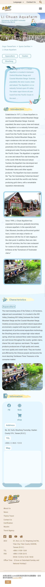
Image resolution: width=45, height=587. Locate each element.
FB (9, 410)
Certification (8, 523)
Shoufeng (9, 61)
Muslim (6, 527)
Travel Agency (9, 530)
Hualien (25, 56)
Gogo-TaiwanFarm (9, 46)
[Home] (21, 536)
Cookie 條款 (17, 578)
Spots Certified (24, 46)
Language (17, 2)
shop (19, 420)
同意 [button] (8, 582)
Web (20, 410)
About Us (7, 508)
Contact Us (31, 2)
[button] (40, 8)
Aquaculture (10, 56)
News (6, 512)
